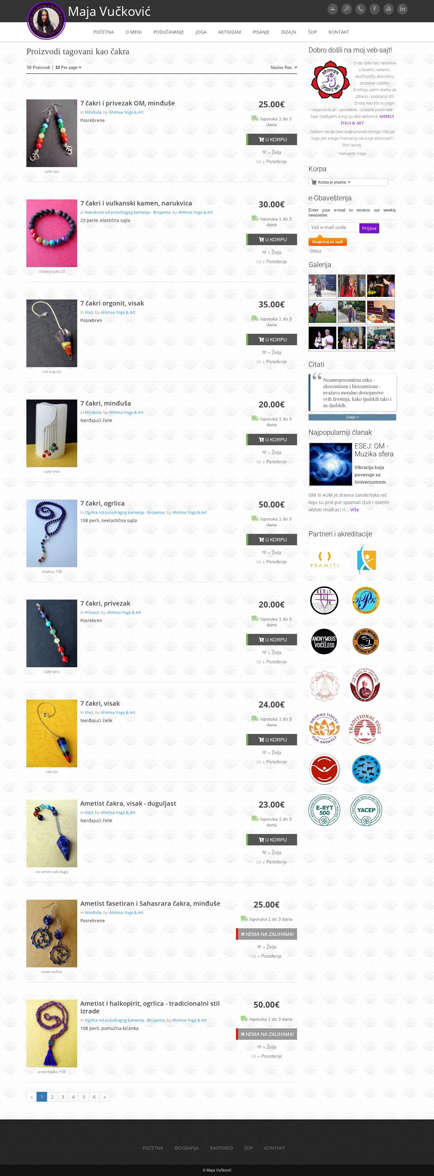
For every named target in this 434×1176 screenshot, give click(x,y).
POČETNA (153, 1148)
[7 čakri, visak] (51, 733)
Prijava (369, 228)
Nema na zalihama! (269, 934)
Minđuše (93, 112)
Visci (89, 312)
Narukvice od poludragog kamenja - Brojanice (128, 212)
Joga (201, 32)
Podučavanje (168, 32)
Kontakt (339, 32)
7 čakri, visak (100, 703)
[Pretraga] (347, 9)
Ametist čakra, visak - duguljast (128, 803)
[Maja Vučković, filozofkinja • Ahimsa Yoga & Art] (46, 39)
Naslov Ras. (283, 67)
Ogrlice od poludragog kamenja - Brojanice (125, 512)
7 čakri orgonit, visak (112, 303)
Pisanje (261, 32)
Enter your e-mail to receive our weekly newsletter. (352, 213)
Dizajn (288, 32)
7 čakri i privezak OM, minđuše (127, 103)
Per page (67, 67)
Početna (103, 32)
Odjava (315, 250)
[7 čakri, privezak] (51, 633)
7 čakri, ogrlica (102, 503)
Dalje (351, 417)
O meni (133, 32)
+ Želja (274, 152)
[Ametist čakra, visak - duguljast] (51, 833)
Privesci (92, 612)
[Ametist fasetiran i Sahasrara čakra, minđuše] (51, 933)
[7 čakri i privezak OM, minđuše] (51, 133)
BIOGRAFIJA (186, 1148)
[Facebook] (375, 9)
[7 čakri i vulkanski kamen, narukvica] (51, 233)
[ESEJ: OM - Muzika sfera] (331, 485)
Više (354, 510)
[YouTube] (388, 9)
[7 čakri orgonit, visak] (51, 333)
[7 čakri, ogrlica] (51, 533)
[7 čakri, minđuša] (51, 433)
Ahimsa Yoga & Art (126, 112)
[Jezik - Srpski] (333, 9)
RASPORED (221, 1148)
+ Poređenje (274, 161)
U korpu (275, 139)
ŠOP (312, 32)
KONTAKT (274, 1148)
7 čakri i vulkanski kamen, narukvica (136, 203)
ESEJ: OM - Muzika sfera (374, 450)
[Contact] (361, 9)
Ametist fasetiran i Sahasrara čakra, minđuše (150, 903)
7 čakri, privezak (105, 603)
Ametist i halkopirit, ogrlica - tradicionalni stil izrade (150, 1007)
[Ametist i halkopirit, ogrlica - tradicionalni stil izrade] (51, 1033)
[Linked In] (402, 9)
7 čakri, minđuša (105, 403)
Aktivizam (229, 32)
